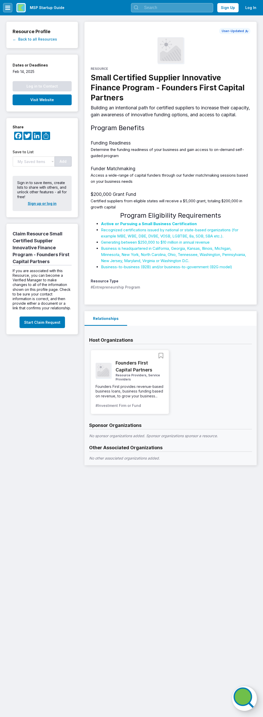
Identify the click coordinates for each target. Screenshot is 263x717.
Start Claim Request (42, 322)
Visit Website (42, 100)
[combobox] (172, 7)
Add (63, 161)
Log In (250, 7)
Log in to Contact (42, 86)
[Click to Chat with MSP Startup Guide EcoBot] (244, 698)
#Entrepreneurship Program (115, 287)
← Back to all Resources (35, 39)
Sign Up (228, 7)
